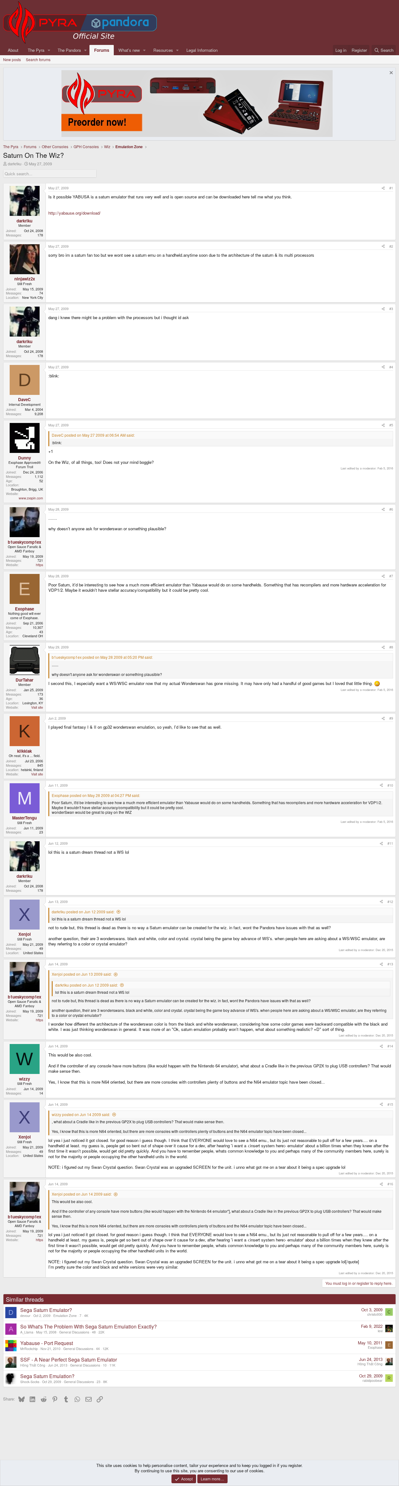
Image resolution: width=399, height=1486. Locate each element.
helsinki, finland (32, 769)
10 (105, 1365)
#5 (391, 425)
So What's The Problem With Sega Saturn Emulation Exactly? (88, 1326)
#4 (391, 367)
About (13, 50)
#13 (390, 964)
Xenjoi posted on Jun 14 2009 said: (82, 1194)
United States (33, 952)
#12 (390, 901)
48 (94, 1332)
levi (380, 1330)
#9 (391, 718)
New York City (32, 297)
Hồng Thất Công (32, 1365)
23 (98, 1381)
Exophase (375, 1347)
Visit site (37, 707)
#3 (391, 308)
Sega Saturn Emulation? (47, 1376)
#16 (390, 1184)
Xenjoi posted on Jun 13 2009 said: (82, 974)
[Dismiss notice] (390, 73)
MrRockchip (29, 1348)
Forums (101, 50)
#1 (391, 188)
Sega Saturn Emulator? (46, 1310)
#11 (390, 843)
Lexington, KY (32, 703)
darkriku (15, 163)
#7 (391, 576)
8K (105, 1381)
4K (86, 1315)
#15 (390, 1104)
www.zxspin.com (31, 498)
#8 (391, 647)
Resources (163, 50)
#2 (391, 246)
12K (105, 1348)
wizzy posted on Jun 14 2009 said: (81, 1114)
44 (98, 1348)
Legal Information (202, 50)
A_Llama (26, 1332)
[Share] (383, 188)
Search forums (38, 59)
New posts (12, 59)
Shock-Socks (29, 1381)
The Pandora (69, 50)
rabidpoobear (372, 1380)
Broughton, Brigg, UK (27, 489)
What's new (129, 50)
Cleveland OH (32, 636)
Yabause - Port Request (46, 1343)
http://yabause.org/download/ (74, 213)
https (39, 564)
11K (112, 1365)
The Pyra (36, 50)
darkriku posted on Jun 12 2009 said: (83, 911)
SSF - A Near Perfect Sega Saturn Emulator (68, 1359)
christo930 (374, 1314)
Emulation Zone (65, 1315)
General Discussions (74, 1332)
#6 (391, 509)
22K (101, 1332)
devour (25, 1315)
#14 (390, 1046)
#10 (390, 785)
